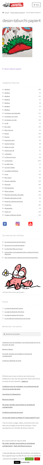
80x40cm (7, 106)
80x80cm (7, 110)
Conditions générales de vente (11, 361)
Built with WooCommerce (23, 446)
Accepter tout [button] (29, 459)
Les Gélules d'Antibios (11, 171)
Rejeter (37, 459)
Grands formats (9, 144)
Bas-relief (7, 127)
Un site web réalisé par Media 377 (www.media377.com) (21, 418)
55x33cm (7, 103)
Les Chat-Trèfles (9, 167)
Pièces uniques (9, 191)
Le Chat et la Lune (10, 157)
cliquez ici (24, 381)
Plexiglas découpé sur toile (12, 198)
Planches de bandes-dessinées (14, 195)
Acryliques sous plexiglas (12, 113)
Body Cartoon (8, 130)
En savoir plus (25, 462)
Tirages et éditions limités (12, 215)
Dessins (6, 137)
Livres (6, 174)
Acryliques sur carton (11, 116)
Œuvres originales (10, 181)
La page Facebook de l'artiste (13, 308)
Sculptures (7, 205)
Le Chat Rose (8, 161)
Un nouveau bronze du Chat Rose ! (15, 242)
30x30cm (7, 93)
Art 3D (6, 123)
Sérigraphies (8, 208)
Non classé (7, 178)
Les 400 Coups (8, 164)
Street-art (7, 212)
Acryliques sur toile (10, 120)
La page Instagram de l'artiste (14, 315)
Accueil (7, 12)
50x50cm (7, 99)
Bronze (6, 134)
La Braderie (8, 154)
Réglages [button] (17, 462)
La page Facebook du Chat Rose (14, 312)
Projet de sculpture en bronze (13, 201)
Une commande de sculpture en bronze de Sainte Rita (21, 258)
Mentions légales (7, 349)
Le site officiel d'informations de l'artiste (17, 318)
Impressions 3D (9, 150)
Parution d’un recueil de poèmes (14, 245)
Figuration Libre (9, 140)
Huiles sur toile (9, 147)
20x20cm (7, 89)
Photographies (9, 188)
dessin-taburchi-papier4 (17, 12)
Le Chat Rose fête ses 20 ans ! (13, 249)
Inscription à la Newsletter (11, 394)
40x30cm (7, 96)
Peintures (7, 184)
